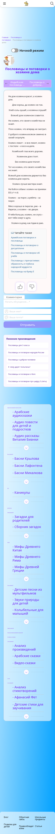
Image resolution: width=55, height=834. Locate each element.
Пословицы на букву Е (22, 271)
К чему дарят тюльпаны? (19, 367)
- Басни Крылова (26, 459)
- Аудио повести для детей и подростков (25, 425)
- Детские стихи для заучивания (28, 706)
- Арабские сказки (26, 656)
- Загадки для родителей (23, 518)
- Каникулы (21, 493)
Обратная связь (24, 818)
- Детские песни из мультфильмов (27, 591)
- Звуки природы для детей (26, 601)
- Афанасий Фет (25, 697)
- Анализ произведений (24, 647)
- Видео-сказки (24, 663)
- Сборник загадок (27, 527)
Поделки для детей (10, 825)
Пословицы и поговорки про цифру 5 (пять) (27, 381)
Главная (5, 37)
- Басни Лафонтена (27, 466)
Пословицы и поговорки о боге (21, 374)
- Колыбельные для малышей (28, 612)
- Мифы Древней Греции (26, 569)
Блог (6, 817)
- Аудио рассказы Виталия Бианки (26, 437)
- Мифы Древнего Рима (26, 558)
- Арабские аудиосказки (22, 414)
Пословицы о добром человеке (21, 359)
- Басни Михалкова (27, 473)
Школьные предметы (40, 818)
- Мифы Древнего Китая (26, 548)
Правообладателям (26, 827)
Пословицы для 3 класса (19, 345)
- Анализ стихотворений (24, 689)
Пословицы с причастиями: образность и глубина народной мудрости (25, 263)
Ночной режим (31, 50)
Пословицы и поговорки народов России (26, 352)
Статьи (38, 826)
